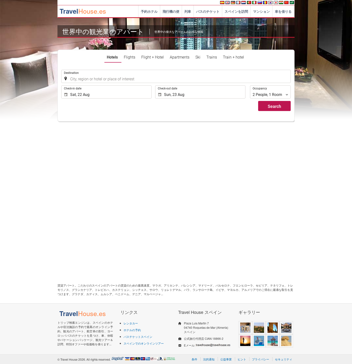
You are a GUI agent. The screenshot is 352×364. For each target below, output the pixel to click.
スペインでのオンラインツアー (144, 343)
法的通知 (209, 359)
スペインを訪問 (236, 11)
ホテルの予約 (132, 330)
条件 (194, 359)
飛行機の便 (171, 11)
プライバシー (260, 359)
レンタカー (131, 323)
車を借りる (283, 11)
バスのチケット (208, 11)
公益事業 (226, 359)
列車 (187, 11)
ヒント (242, 359)
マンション (261, 11)
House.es (83, 11)
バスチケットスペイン (138, 337)
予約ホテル (149, 11)
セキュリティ (283, 359)
